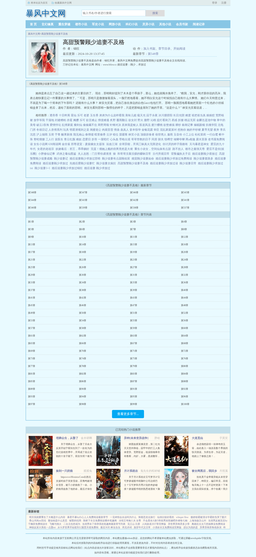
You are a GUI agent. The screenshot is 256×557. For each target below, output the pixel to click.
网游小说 (115, 24)
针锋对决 (115, 124)
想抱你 (182, 129)
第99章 (133, 404)
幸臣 (156, 129)
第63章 (133, 335)
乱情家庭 (67, 124)
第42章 (82, 297)
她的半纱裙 (194, 129)
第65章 (31, 343)
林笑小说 (134, 134)
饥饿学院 (211, 124)
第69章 (31, 351)
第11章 (133, 236)
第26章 (82, 267)
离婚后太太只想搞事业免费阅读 (208, 524)
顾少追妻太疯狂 (107, 163)
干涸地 (50, 120)
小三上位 (188, 134)
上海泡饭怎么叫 (197, 520)
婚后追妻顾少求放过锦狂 (68, 168)
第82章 (82, 373)
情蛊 (117, 129)
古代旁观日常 (161, 153)
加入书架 (149, 48)
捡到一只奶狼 (64, 470)
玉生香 (94, 115)
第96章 (184, 396)
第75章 (133, 358)
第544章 (32, 200)
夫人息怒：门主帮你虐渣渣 (94, 153)
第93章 (31, 396)
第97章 (31, 404)
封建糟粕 (60, 120)
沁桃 (153, 120)
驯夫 (161, 139)
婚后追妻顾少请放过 (205, 153)
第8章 (184, 229)
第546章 (134, 192)
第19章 (133, 252)
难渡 (188, 115)
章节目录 (164, 48)
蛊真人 (124, 129)
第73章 (31, 358)
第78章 (82, 366)
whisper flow (182, 517)
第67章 (133, 343)
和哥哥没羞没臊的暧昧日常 (134, 153)
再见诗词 (127, 527)
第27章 (133, 267)
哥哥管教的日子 (141, 139)
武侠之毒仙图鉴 (66, 153)
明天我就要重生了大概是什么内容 (47, 517)
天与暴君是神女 (199, 144)
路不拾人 (178, 148)
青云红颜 (69, 139)
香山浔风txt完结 (37, 520)
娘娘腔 (210, 115)
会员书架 (182, 24)
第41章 (31, 297)
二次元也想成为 (71, 524)
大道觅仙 (197, 438)
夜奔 (216, 129)
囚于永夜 (152, 115)
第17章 (31, 252)
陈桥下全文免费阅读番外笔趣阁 (100, 520)
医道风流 (145, 124)
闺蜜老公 (95, 129)
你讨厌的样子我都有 (175, 144)
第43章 (133, 297)
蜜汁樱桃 (157, 124)
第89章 (31, 389)
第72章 (184, 351)
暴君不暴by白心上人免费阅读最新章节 (87, 517)
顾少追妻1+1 (43, 168)
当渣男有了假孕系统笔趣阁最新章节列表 (103, 524)
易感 (174, 120)
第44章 (184, 297)
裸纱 (178, 124)
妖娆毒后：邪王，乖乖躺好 (72, 148)
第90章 (82, 389)
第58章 (82, 328)
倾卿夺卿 (179, 139)
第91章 (133, 389)
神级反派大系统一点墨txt (42, 527)
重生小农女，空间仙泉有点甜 (152, 148)
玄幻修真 (48, 24)
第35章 (133, 282)
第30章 (82, 274)
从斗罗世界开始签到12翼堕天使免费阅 (78, 527)
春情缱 (89, 134)
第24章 (184, 259)
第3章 (133, 221)
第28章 (184, 267)
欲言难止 (91, 120)
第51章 (133, 313)
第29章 (31, 274)
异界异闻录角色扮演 (210, 527)
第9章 (31, 236)
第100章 (185, 404)
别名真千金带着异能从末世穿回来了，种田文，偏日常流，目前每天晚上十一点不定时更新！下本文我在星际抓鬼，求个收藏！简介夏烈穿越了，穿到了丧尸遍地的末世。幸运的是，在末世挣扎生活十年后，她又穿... (210, 489)
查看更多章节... (128, 414)
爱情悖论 (55, 124)
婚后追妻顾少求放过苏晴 (86, 158)
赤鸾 (69, 120)
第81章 (31, 373)
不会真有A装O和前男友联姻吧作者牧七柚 (165, 520)
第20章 (184, 252)
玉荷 (51, 134)
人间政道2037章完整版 (154, 524)
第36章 (184, 282)
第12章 (184, 236)
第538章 (134, 207)
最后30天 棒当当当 (110, 527)
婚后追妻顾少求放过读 (165, 163)
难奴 (79, 139)
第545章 (185, 192)
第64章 (184, 335)
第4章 (184, 221)
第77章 (31, 366)
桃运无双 (190, 120)
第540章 (32, 207)
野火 (140, 120)
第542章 (134, 200)
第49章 (31, 313)
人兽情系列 (55, 129)
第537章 (185, 207)
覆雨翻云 (122, 120)
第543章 (83, 200)
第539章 (83, 207)
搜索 (155, 13)
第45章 (31, 305)
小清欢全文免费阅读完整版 (167, 527)
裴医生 (59, 139)
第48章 (184, 305)
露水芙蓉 (201, 139)
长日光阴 (178, 115)
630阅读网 (54, 144)
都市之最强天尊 (195, 148)
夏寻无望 (207, 129)
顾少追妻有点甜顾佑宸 (117, 158)
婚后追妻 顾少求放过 (98, 168)
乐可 (80, 115)
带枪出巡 (124, 139)
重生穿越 (64, 24)
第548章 (153, 53)
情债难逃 (103, 120)
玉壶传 (178, 134)
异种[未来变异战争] (136, 438)
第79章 (133, 366)
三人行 (50, 139)
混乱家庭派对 (168, 129)
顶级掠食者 (147, 134)
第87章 (133, 381)
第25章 (31, 267)
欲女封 (132, 120)
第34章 (82, 282)
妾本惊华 (135, 129)
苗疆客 (123, 134)
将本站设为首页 (39, 2)
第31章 (133, 274)
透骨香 (54, 115)
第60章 (184, 328)
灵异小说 (148, 24)
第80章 (184, 366)
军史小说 (98, 24)
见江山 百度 (133, 524)
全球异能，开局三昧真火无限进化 (140, 144)
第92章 (184, 389)
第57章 (31, 328)
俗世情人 (160, 134)
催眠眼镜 (199, 124)
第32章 (184, 274)
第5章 (31, 229)
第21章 (31, 259)
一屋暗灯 (103, 139)
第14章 (82, 244)
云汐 (109, 134)
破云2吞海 (42, 124)
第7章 (133, 229)
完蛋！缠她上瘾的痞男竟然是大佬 (112, 148)
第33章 (31, 282)
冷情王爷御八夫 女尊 (130, 520)
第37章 (31, 290)
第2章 (82, 221)
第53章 (31, 320)
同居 (154, 139)
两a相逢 (190, 139)
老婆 (86, 115)
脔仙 (73, 115)
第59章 (133, 328)
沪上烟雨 (42, 134)
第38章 (82, 290)
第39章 (133, 290)
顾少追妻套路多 (204, 158)
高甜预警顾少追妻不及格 (54, 33)
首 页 (33, 24)
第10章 (82, 236)
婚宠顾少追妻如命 (144, 158)
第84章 (184, 373)
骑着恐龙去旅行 (146, 517)
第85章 (31, 381)
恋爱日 (86, 139)
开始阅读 (179, 48)
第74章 (82, 358)
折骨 (94, 139)
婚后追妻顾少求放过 (56, 163)
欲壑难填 (169, 124)
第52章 (184, 313)
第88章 (184, 381)
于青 (57, 134)
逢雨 (170, 134)
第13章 (31, 244)
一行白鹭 (212, 134)
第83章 (133, 373)
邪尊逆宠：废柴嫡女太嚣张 (88, 144)
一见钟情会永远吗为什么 (123, 517)
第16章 (184, 244)
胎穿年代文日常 (142, 527)
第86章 (82, 381)
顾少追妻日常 (189, 163)
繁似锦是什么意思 (57, 520)
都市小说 (81, 24)
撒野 (147, 120)
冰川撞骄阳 (165, 115)
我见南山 (78, 134)
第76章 (184, 358)
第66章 (82, 343)
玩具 (66, 129)
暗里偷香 (100, 134)
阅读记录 (199, 24)
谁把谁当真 (199, 115)
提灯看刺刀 (164, 120)
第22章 (82, 259)
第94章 (82, 396)
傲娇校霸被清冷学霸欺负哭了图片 (209, 517)
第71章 (133, 351)
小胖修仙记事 (46, 153)
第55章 (133, 320)
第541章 (185, 200)
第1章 (31, 221)
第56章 (184, 320)
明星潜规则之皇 (79, 129)
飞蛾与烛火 (55, 524)
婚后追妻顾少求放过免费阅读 (175, 158)
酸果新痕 (66, 134)
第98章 (82, 404)
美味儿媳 (130, 115)
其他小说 (165, 24)
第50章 (82, 313)
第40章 (184, 290)
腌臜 (76, 120)
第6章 (82, 229)
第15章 (133, 244)
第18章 (82, 252)
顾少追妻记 (62, 158)
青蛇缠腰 (39, 139)
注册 (223, 2)
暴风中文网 (34, 33)
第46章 (82, 305)
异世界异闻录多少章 (179, 524)
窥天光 (141, 115)
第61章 (31, 335)
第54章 (82, 320)
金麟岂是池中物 (206, 120)
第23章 (133, 259)
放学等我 (39, 120)
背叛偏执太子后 (181, 153)
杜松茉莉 (200, 134)
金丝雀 (66, 144)
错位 (115, 134)
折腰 (181, 120)
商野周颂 (103, 124)
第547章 (83, 192)
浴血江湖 (111, 144)
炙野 (113, 120)
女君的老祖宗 (45, 148)
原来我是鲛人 (130, 124)
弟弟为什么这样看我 (111, 115)
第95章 (133, 396)
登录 (214, 2)
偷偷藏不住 (90, 124)
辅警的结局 (75, 520)
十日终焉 (64, 115)
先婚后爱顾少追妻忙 (83, 163)
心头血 (114, 139)
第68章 (184, 343)
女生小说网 (41, 144)
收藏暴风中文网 (63, 2)
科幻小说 (132, 24)
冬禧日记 (42, 129)
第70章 (82, 351)
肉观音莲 (107, 129)
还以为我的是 (190, 527)
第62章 (82, 335)
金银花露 (147, 129)
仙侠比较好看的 (165, 517)
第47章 (133, 305)
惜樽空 (168, 139)
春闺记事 (187, 124)
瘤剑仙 (78, 124)
